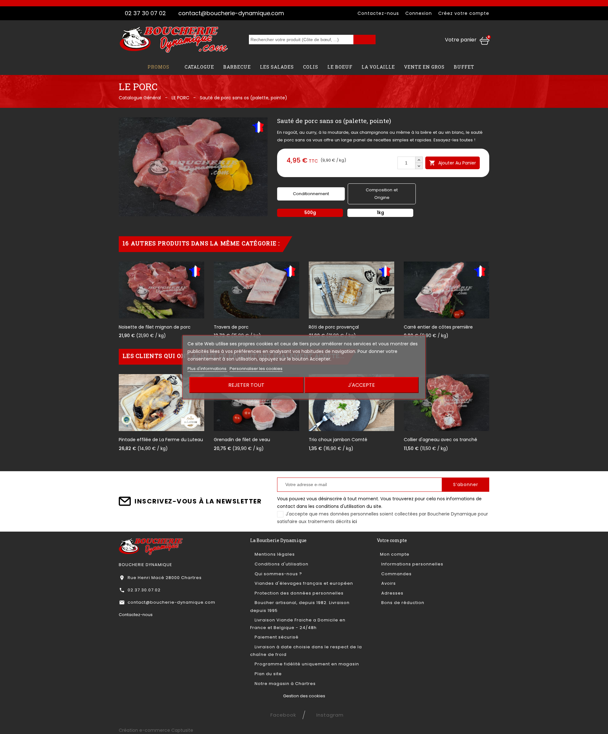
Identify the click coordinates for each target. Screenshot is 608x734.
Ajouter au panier (452, 163)
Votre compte (392, 540)
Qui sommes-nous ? (277, 574)
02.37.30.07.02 (144, 590)
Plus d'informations (207, 368)
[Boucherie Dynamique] (151, 546)
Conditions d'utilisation (280, 564)
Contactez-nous (378, 13)
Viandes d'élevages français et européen (303, 583)
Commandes (396, 574)
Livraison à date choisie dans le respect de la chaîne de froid (306, 650)
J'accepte (361, 384)
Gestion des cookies (304, 696)
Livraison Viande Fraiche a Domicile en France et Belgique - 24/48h (297, 624)
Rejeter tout (246, 384)
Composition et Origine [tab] (382, 193)
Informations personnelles (411, 564)
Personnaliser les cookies (256, 368)
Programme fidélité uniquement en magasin (306, 664)
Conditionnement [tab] (311, 194)
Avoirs (388, 583)
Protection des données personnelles (298, 593)
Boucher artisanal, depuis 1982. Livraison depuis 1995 (300, 606)
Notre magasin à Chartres (284, 684)
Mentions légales (274, 554)
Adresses (391, 593)
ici (354, 521)
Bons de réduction (402, 603)
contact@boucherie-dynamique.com (231, 13)
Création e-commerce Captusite (156, 730)
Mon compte (394, 554)
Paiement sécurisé (276, 637)
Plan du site (267, 674)
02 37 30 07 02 (145, 13)
